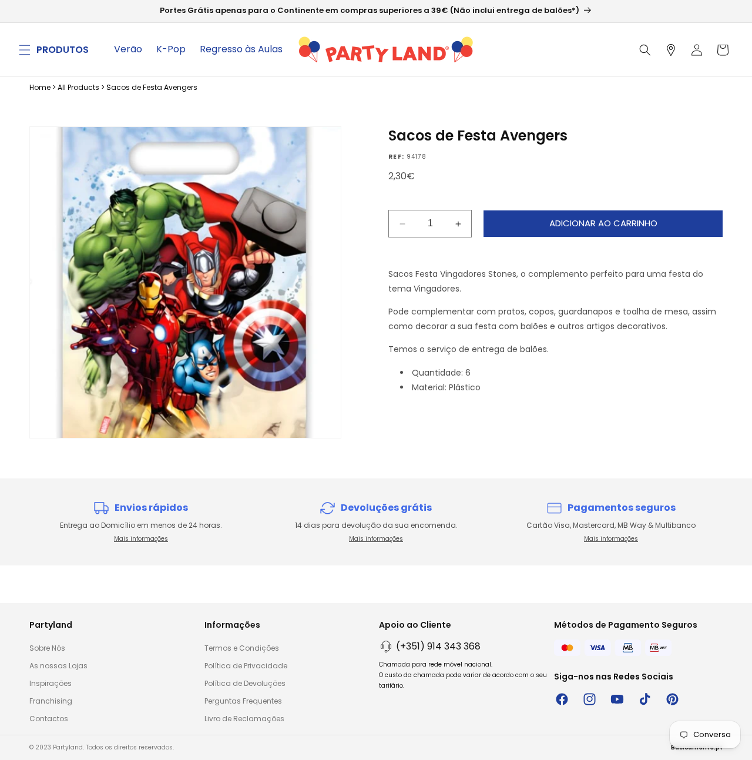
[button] (25, 50)
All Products (78, 87)
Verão (128, 49)
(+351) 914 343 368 (438, 646)
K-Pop (171, 49)
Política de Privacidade (245, 666)
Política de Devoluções (245, 683)
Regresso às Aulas (241, 49)
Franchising (50, 701)
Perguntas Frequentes (243, 701)
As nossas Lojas (58, 666)
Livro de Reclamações (244, 719)
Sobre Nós (47, 648)
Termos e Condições (241, 648)
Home (40, 87)
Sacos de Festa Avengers (151, 87)
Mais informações (141, 538)
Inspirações (50, 683)
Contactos (48, 719)
